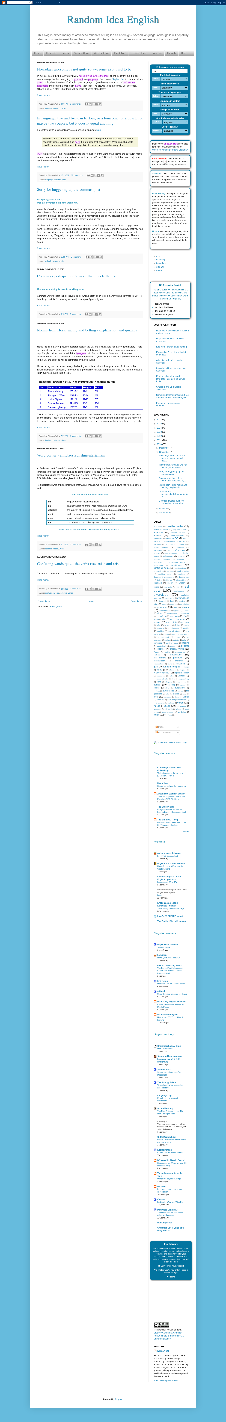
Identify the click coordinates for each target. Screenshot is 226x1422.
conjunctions (180, 568)
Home (37, 53)
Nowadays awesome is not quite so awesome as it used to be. (85, 69)
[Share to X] (93, 104)
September (164, 512)
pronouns (177, 657)
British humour (161, 547)
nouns (177, 637)
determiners (184, 577)
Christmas (180, 550)
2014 (159, 428)
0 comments (75, 104)
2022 (159, 419)
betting (48, 440)
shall (173, 679)
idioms (63, 440)
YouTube (168, 715)
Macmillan (162, 783)
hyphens (176, 610)
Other (184, 53)
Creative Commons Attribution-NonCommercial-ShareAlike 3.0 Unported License (169, 1336)
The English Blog (165, 807)
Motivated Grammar (167, 1210)
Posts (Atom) (56, 606)
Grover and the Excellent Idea (170, 1153)
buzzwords (158, 550)
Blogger (119, 1399)
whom (178, 709)
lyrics (177, 625)
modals (186, 628)
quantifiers (180, 664)
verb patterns (159, 703)
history (185, 607)
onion (159, 270)
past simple (162, 646)
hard (175, 607)
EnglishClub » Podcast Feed (171, 863)
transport (167, 697)
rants (64, 180)
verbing (171, 703)
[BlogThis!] (90, 104)
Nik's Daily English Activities (171, 1001)
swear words (58, 261)
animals (157, 541)
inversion (174, 616)
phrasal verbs (177, 649)
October (163, 508)
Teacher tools (138, 53)
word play (181, 712)
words (61, 549)
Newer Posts (44, 601)
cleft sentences (171, 553)
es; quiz (168, 587)
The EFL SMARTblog (167, 820)
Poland (156, 652)
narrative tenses (175, 631)
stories (156, 688)
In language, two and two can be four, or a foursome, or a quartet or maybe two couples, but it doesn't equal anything (90, 120)
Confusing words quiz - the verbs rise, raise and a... (172, 502)
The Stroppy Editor (166, 1082)
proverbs (179, 661)
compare (180, 559)
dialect (159, 580)
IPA (184, 616)
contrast (170, 571)
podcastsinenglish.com (169, 853)
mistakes (160, 628)
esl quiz (48, 261)
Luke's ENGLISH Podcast (170, 916)
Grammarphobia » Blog (169, 1046)
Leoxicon (161, 955)
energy (170, 583)
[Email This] (86, 104)
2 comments (75, 588)
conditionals (176, 565)
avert (158, 256)
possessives (180, 652)
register (183, 670)
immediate (161, 263)
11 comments (77, 175)
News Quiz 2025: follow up (168, 958)
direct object (181, 580)
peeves (56, 108)
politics (167, 652)
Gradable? (120, 53)
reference (172, 670)
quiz (156, 667)
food (172, 601)
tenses (176, 694)
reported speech (181, 673)
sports (182, 685)
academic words (161, 529)
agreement (158, 538)
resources (161, 676)
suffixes (157, 691)
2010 (159, 444)
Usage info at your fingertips (169, 1179)
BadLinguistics (164, 1222)
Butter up (161, 895)
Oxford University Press (169, 965)
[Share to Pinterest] (100, 104)
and (184, 538)
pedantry (173, 646)
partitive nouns (172, 643)
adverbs (157, 535)
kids (171, 619)
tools (156, 697)
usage (186, 697)
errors (156, 587)
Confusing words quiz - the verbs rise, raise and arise (78, 563)
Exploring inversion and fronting (171, 347)
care (169, 550)
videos (157, 706)
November (164, 452)
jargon (156, 619)
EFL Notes (162, 981)
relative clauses (161, 673)
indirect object (172, 613)
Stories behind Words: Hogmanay (171, 786)
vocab (63, 108)
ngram (166, 634)
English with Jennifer (167, 944)
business (56, 440)
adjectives (158, 532)
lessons (157, 622)
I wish (186, 610)
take (167, 694)
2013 (159, 432)
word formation (168, 712)
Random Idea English (113, 19)
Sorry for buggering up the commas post (68, 189)
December (164, 448)
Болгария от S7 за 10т (167, 882)
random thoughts (171, 667)
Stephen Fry (118, 79)
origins (167, 640)
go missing (184, 604)
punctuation (158, 664)
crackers (181, 574)
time (184, 694)
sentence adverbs (161, 679)
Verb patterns (101, 53)
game (164, 604)
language (49, 180)
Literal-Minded (164, 1150)
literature (168, 625)
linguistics (185, 622)
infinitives (185, 613)
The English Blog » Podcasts (171, 921)
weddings (157, 709)
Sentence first (164, 1069)
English (182, 583)
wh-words (169, 709)
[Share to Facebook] (96, 104)
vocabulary (181, 706)
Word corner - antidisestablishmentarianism (71, 455)
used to (160, 700)
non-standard (163, 637)
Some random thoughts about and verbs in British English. (172, 396)
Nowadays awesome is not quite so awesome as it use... (172, 458)
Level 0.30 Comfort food (167, 856)
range (186, 667)
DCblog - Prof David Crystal (171, 1160)
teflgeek (161, 991)
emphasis (158, 583)
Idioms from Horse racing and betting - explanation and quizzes (87, 329)
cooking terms (164, 574)
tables (180, 691)
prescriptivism (160, 658)
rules (172, 676)
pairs (184, 640)
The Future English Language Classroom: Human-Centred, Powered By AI (170, 971)
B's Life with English (167, 1014)
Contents (51, 53)
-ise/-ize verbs (175, 526)
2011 (159, 440)
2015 (159, 423)
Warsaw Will (163, 1351)
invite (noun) (162, 1062)
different (168, 580)
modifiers (160, 631)
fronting (182, 601)
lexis (168, 622)
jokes (164, 619)
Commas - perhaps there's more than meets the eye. (77, 275)
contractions (158, 571)
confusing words (52, 593)
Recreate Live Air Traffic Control (171, 984)
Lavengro (162, 1121)
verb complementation (177, 700)
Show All (186, 831)
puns (170, 664)
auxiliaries (158, 544)
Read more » (43, 95)
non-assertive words (180, 634)
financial (162, 601)
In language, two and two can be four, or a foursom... (173, 466)
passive (185, 643)
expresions (169, 598)
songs (157, 684)
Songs (65, 53)
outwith (176, 640)
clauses (157, 553)
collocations (168, 556)
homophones (164, 610)
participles (158, 643)
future (156, 604)
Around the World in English (171, 794)
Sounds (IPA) (81, 53)
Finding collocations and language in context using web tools (171, 379)
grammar (162, 607)
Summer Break (163, 947)
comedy (181, 556)
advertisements (177, 535)
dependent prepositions (164, 577)
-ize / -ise (157, 53)
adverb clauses (178, 533)
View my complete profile (166, 1380)
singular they (184, 679)
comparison (158, 562)
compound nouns (177, 562)
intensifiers (161, 616)
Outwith (171, 53)
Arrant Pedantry (165, 1108)
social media (181, 682)
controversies (183, 571)
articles (182, 541)
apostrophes (169, 541)
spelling (171, 685)
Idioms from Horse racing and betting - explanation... (173, 486)
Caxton (161, 1199)
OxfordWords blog (166, 1137)
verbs (70, 593)
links (158, 625)
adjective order (179, 530)
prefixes (157, 655)
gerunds (173, 604)
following (160, 259)
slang (159, 682)
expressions (183, 598)
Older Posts (136, 601)
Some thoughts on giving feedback (172, 994)
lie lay (175, 622)
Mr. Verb (161, 1186)
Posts (160, 727)
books (183, 544)
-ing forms (158, 527)
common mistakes (162, 559)
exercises (161, 594)
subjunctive (180, 688)
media (186, 625)
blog (98, 130)
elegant (159, 267)
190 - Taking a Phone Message (170, 908)
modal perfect (173, 628)
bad (166, 544)
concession (158, 565)
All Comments (164, 732)
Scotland (181, 676)
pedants (48, 108)
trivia (177, 697)
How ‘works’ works (165, 1049)
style (167, 688)
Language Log (164, 1095)
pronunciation (159, 661)
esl (178, 587)
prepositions (176, 654)
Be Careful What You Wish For (170, 1202)
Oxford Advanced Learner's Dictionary (170, 150)
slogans (168, 682)
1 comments (75, 314)
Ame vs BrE (172, 538)
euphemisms (179, 591)
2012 (159, 436)
